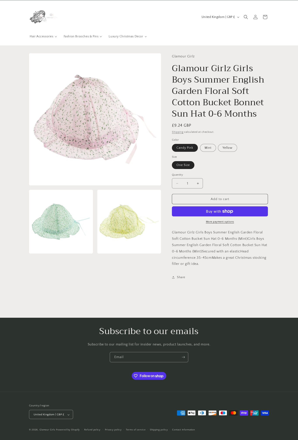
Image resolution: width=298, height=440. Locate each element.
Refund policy (92, 429)
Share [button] (181, 277)
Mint (208, 148)
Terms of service (136, 429)
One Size (183, 165)
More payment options (220, 221)
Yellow (228, 148)
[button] (246, 17)
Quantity (177, 174)
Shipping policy (159, 429)
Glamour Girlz (47, 430)
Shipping (177, 132)
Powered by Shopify (68, 430)
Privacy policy (113, 429)
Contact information (183, 429)
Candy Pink (184, 148)
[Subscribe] (183, 357)
